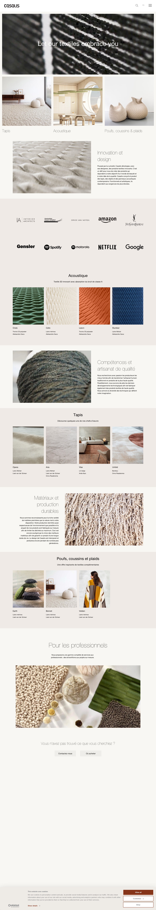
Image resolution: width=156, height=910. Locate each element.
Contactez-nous (65, 753)
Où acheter (91, 753)
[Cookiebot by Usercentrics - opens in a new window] (13, 905)
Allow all (138, 892)
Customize (137, 898)
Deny (138, 905)
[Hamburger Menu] (150, 5)
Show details (32, 906)
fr (143, 5)
